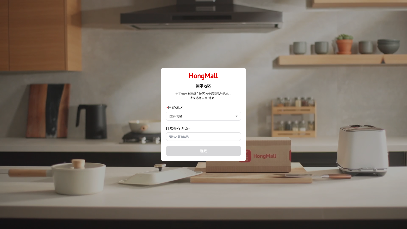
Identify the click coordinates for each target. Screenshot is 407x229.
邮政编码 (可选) (178, 128)
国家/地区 (174, 107)
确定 (203, 150)
